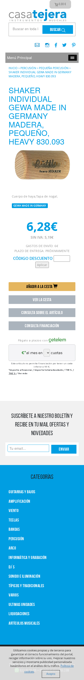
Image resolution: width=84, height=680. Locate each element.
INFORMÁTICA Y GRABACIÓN (28, 557)
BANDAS (14, 529)
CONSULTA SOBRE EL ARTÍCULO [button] (42, 312)
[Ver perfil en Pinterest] (71, 44)
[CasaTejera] (38, 14)
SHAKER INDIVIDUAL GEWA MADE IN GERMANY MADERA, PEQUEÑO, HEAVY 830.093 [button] (40, 74)
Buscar (56, 29)
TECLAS (14, 520)
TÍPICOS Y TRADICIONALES (26, 585)
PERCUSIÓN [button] (28, 68)
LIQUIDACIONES (19, 613)
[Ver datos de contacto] (35, 44)
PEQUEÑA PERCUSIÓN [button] (53, 68)
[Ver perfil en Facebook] (54, 44)
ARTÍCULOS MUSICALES (24, 623)
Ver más (22, 373)
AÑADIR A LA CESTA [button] (39, 286)
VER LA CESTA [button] (42, 299)
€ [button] (62, 4)
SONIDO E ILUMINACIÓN (24, 576)
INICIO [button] (13, 68)
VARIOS (14, 595)
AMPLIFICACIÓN (19, 501)
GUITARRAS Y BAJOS (22, 491)
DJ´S (11, 567)
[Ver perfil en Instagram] (45, 44)
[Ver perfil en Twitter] (63, 44)
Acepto (50, 674)
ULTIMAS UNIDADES (22, 604)
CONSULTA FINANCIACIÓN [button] (42, 325)
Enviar (64, 449)
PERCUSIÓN (16, 538)
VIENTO (14, 510)
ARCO (12, 548)
